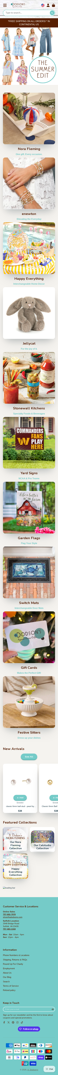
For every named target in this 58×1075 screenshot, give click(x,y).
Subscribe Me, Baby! (29, 568)
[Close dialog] (55, 503)
